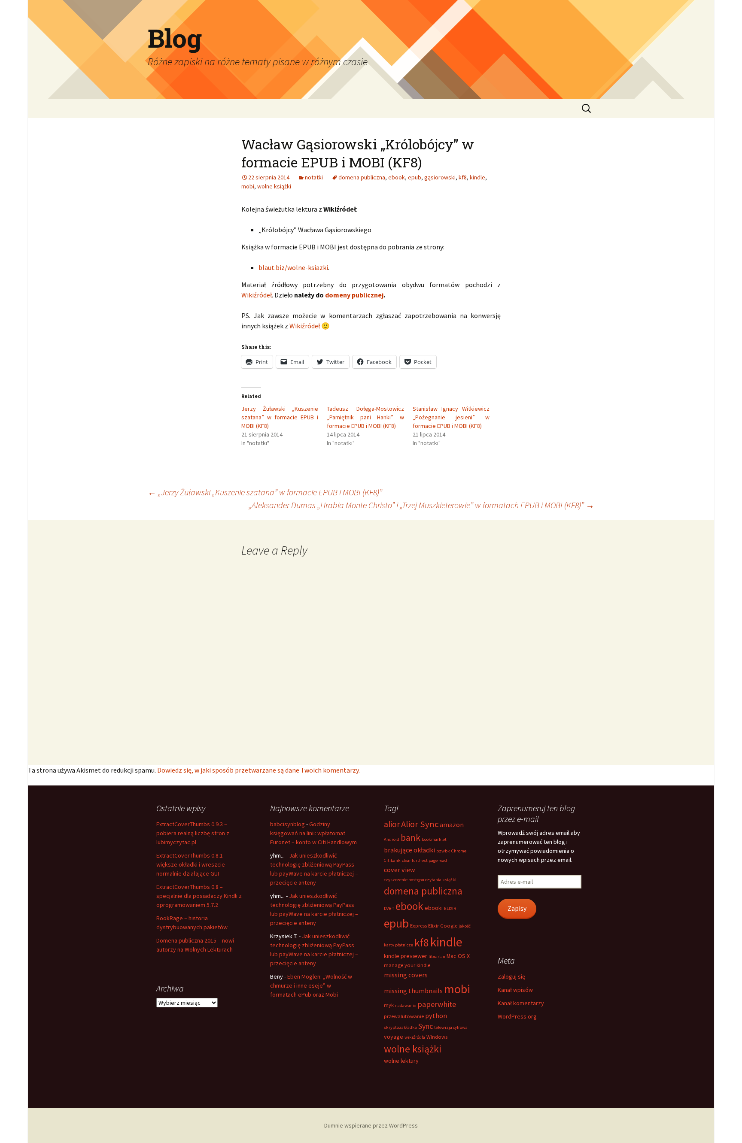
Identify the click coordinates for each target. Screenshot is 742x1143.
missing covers (406, 974)
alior (392, 824)
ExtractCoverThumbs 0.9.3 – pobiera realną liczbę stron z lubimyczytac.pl (192, 833)
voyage (393, 1036)
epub (414, 177)
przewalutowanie (404, 1016)
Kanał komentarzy (521, 1003)
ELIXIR (450, 908)
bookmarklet (434, 839)
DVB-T (389, 908)
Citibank (392, 860)
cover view (399, 869)
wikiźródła (414, 1037)
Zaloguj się (511, 976)
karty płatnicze (398, 945)
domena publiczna (361, 177)
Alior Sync (419, 824)
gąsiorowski (440, 177)
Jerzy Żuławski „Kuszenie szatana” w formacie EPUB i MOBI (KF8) (279, 417)
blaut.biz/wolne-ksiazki (293, 267)
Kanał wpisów (515, 990)
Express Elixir (424, 925)
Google (448, 925)
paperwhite (436, 1004)
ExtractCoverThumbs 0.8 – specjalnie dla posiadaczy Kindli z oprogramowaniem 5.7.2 (199, 896)
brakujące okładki (409, 850)
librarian (437, 956)
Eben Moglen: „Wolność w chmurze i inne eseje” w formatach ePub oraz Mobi (311, 985)
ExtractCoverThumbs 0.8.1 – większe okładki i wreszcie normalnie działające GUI (191, 864)
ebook (396, 177)
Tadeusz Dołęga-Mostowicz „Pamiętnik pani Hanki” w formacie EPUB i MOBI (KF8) (365, 417)
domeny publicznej (354, 295)
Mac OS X (458, 956)
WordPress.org (517, 1016)
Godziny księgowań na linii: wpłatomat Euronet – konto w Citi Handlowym (313, 833)
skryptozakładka (400, 1027)
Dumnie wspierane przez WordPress (371, 1125)
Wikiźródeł (256, 295)
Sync (425, 1026)
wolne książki (274, 186)
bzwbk (443, 851)
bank (410, 837)
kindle (477, 177)
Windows (436, 1037)
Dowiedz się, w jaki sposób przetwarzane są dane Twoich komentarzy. (258, 770)
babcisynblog (287, 824)
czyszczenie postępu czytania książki (420, 879)
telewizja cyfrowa (451, 1027)
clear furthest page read (424, 860)
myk (389, 1005)
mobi (247, 186)
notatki (314, 177)
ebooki (434, 908)
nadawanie (405, 1005)
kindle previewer (405, 956)
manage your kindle (407, 965)
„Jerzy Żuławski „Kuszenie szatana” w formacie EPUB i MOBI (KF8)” (265, 492)
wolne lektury (401, 1060)
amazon (452, 824)
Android (391, 839)
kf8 (463, 177)
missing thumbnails (413, 990)
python (436, 1015)
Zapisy (517, 908)
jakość (465, 926)
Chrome (458, 851)
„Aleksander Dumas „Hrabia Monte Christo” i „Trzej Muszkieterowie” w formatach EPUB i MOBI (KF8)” (421, 505)
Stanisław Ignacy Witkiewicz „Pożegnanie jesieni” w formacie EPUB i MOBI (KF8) (451, 417)
